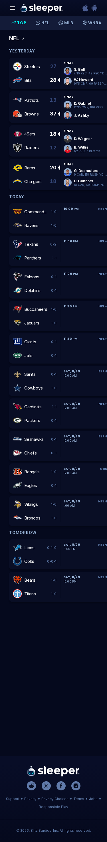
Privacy (30, 799)
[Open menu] (12, 8)
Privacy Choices (54, 799)
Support (12, 799)
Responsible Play (53, 807)
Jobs (93, 799)
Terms (78, 799)
